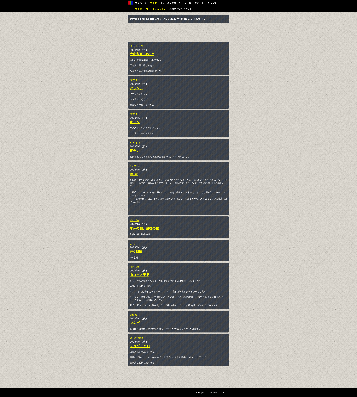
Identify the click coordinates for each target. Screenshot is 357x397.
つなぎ (135, 322)
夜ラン (135, 122)
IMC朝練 (136, 251)
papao (134, 314)
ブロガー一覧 (142, 9)
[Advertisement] (178, 32)
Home (130, 3)
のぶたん (135, 165)
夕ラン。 (136, 88)
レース (187, 3)
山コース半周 (139, 275)
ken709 (134, 266)
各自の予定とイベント (180, 9)
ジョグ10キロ (140, 346)
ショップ (212, 3)
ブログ (153, 3)
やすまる (135, 80)
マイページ (140, 3)
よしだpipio (136, 337)
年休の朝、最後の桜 (144, 228)
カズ (132, 243)
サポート (199, 3)
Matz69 (134, 220)
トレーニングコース (171, 3)
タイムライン (159, 9)
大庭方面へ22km (142, 54)
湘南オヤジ (136, 46)
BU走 (134, 174)
